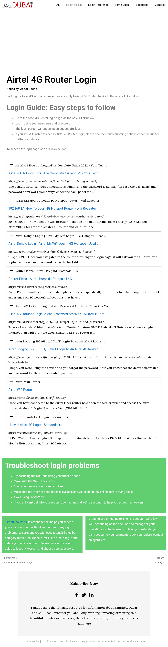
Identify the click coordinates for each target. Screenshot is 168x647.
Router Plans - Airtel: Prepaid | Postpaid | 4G (40, 279)
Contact (160, 5)
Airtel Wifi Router (20, 389)
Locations (142, 5)
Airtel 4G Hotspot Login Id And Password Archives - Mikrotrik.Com (56, 314)
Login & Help (74, 5)
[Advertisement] (84, 34)
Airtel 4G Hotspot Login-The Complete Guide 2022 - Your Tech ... (54, 173)
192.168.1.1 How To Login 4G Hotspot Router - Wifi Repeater (52, 208)
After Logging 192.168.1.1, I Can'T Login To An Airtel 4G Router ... (54, 349)
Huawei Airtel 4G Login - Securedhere (35, 424)
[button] (84, 165)
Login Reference (98, 5)
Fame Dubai (122, 5)
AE (58, 5)
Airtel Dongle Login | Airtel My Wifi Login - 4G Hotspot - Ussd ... (53, 243)
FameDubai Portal (16, 522)
